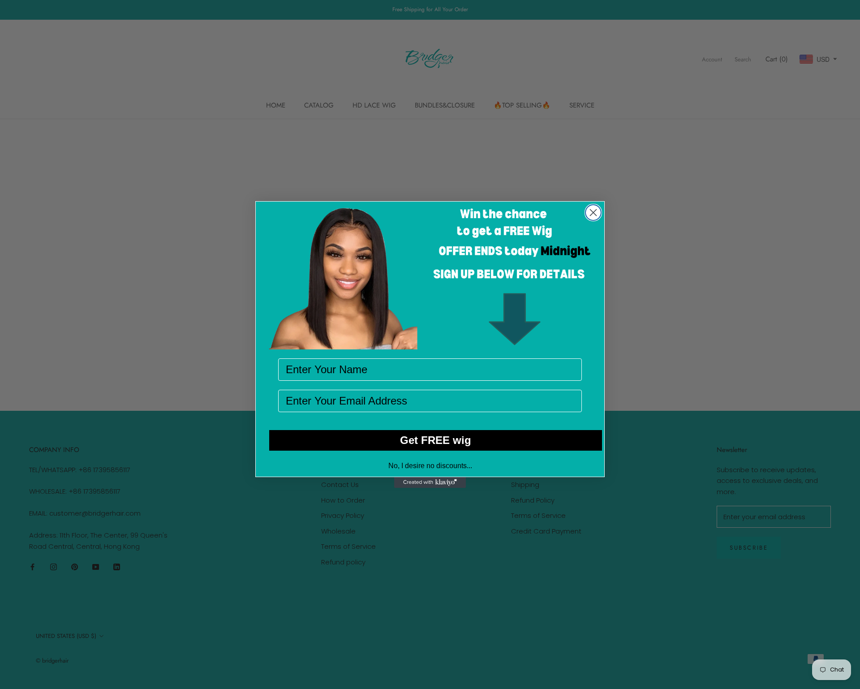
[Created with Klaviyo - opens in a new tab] (430, 482)
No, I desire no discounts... (430, 465)
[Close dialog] (593, 212)
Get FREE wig (435, 440)
